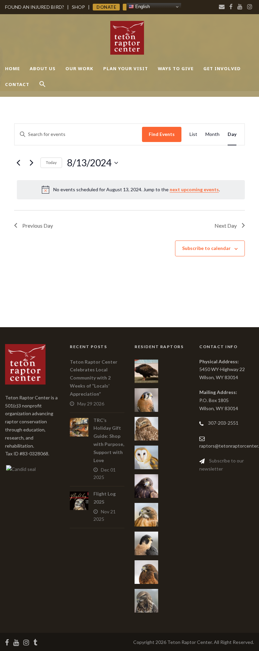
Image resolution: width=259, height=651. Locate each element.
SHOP (78, 7)
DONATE (106, 7)
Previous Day (37, 225)
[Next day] (31, 163)
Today (51, 162)
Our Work (79, 68)
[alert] (131, 189)
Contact (17, 84)
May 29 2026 (90, 403)
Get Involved (222, 68)
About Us (43, 68)
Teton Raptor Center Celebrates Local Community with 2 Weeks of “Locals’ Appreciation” (93, 378)
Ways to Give (176, 68)
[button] (42, 90)
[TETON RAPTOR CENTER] (20, 468)
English (142, 6)
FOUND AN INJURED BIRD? (34, 7)
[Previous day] (18, 163)
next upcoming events (194, 189)
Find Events (162, 134)
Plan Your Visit (125, 68)
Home (12, 68)
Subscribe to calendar (206, 248)
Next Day (225, 225)
